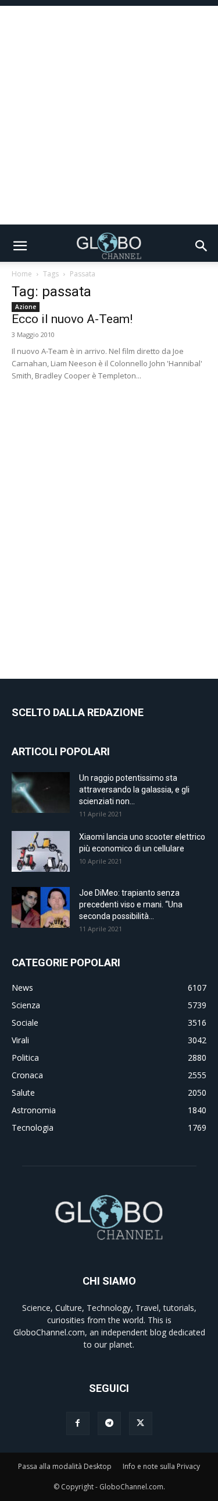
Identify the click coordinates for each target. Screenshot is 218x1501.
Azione (25, 307)
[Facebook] (78, 1423)
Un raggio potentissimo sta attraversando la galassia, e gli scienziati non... (134, 789)
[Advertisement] (109, 115)
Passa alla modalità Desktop (65, 1466)
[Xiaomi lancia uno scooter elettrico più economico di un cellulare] (41, 851)
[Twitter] (140, 1423)
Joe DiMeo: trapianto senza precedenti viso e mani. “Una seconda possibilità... (131, 904)
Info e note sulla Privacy (161, 1466)
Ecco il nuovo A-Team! (72, 319)
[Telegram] (109, 1423)
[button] (19, 246)
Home (22, 274)
